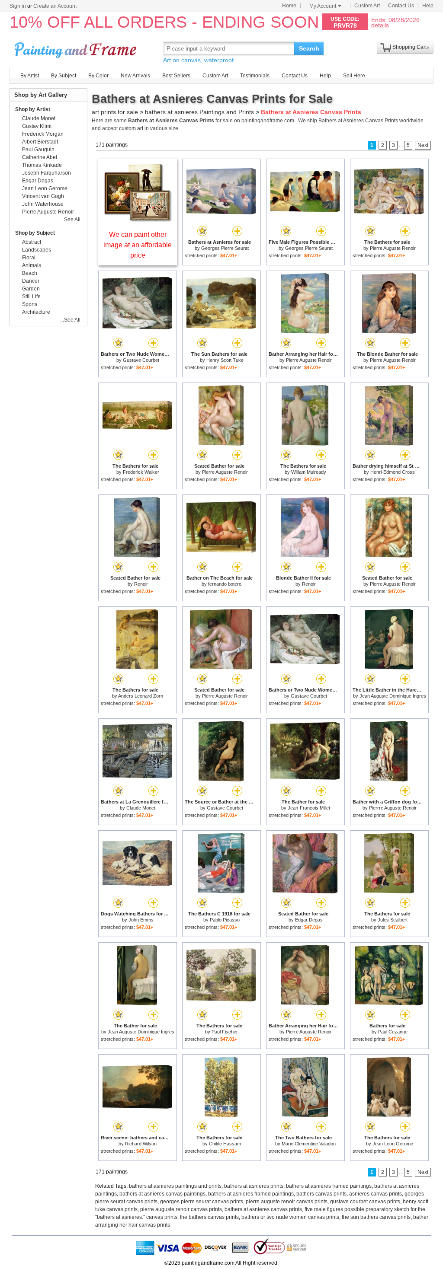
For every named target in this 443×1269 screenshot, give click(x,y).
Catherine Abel (39, 157)
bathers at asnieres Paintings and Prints (199, 111)
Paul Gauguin (38, 150)
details (380, 24)
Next (422, 145)
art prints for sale (115, 111)
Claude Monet (140, 807)
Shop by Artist (32, 109)
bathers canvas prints (321, 1194)
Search (309, 48)
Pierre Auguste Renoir (393, 248)
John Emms (141, 919)
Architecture (36, 312)
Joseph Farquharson (46, 173)
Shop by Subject (35, 233)
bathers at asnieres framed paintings (329, 1186)
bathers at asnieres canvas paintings (162, 1194)
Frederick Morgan (43, 134)
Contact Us (401, 6)
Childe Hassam (225, 1143)
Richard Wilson (141, 1143)
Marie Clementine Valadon (309, 1143)
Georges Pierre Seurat (225, 248)
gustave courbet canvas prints (365, 1202)
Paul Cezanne (393, 1031)
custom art (131, 128)
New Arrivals (135, 76)
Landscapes (36, 250)
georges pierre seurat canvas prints (201, 1202)
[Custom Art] (137, 219)
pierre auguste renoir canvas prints (286, 1202)
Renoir (141, 584)
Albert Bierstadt (40, 142)
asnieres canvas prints (375, 1194)
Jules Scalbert (393, 919)
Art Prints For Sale (76, 48)
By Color (98, 76)
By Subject (63, 76)
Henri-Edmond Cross (392, 472)
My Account (322, 6)
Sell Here (354, 76)
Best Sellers (176, 76)
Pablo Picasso (225, 919)
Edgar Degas (309, 919)
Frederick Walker (141, 472)
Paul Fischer (225, 1031)
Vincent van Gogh (43, 196)
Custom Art (367, 6)
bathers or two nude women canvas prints (290, 1217)
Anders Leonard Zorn (140, 695)
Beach (29, 273)
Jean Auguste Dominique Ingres (393, 695)
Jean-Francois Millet (309, 807)
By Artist (29, 76)
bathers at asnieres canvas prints (263, 1209)
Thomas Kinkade (42, 165)
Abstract (31, 242)
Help (427, 6)
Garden (31, 289)
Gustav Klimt (36, 126)
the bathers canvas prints (209, 1217)
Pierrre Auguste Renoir (393, 807)
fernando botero (224, 584)
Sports (29, 304)
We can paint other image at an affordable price (137, 245)
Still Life (31, 296)
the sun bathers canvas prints (376, 1217)
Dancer (30, 281)
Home (289, 6)
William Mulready (308, 472)
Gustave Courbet (141, 360)
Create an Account (55, 6)
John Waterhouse (43, 204)
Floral (28, 258)
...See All (70, 220)
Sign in (18, 6)
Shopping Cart (409, 47)
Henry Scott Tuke (225, 360)
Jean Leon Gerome (392, 1143)
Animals (31, 265)
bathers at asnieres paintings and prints (175, 1186)
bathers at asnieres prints (253, 1186)
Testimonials (255, 76)
